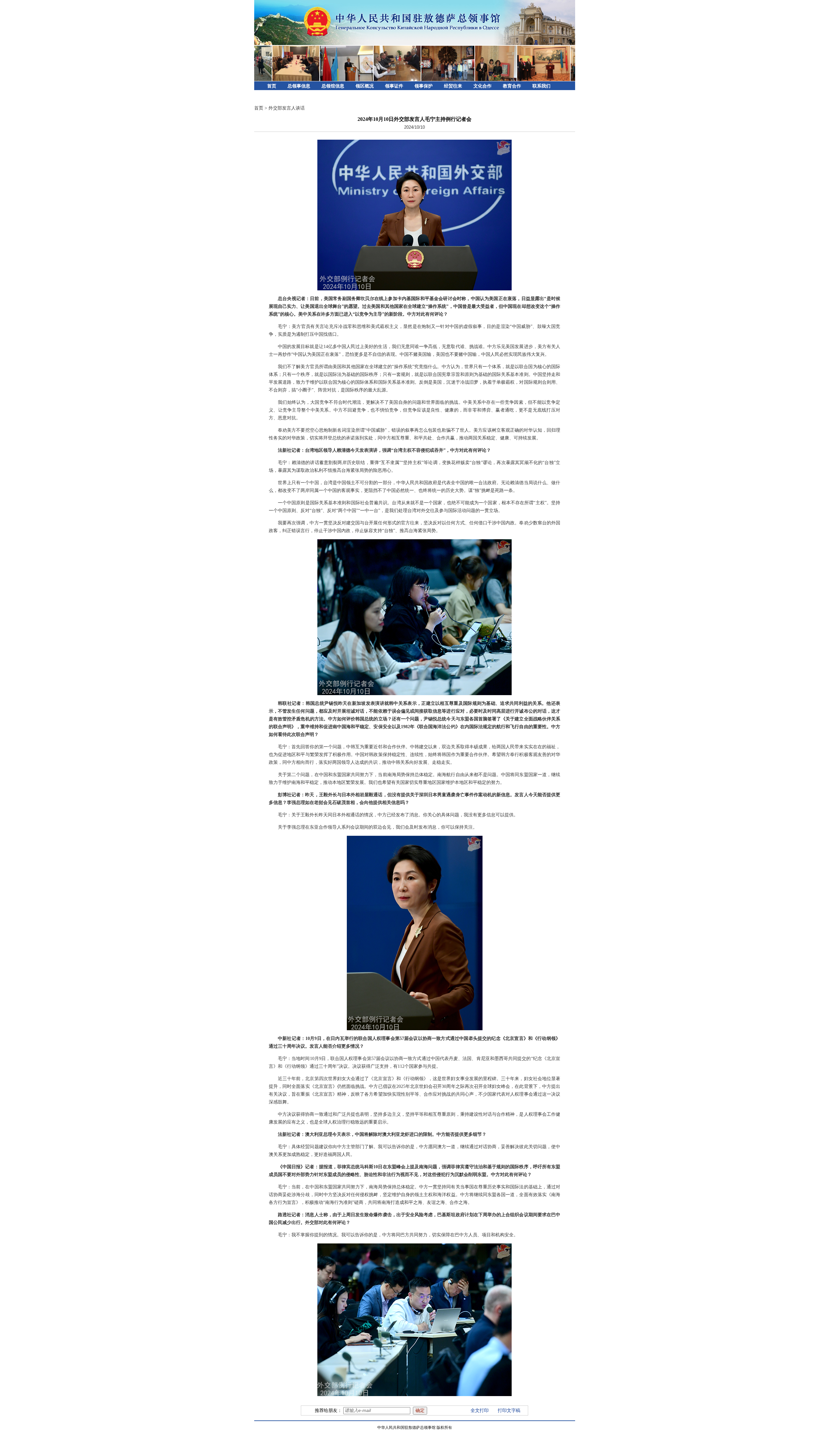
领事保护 (423, 86)
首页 (271, 86)
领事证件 (394, 86)
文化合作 (482, 86)
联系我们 (541, 86)
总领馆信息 (333, 86)
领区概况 (365, 86)
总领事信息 (299, 86)
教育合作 (512, 86)
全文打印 (480, 1410)
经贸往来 (453, 86)
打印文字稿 (509, 1410)
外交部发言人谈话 (286, 108)
